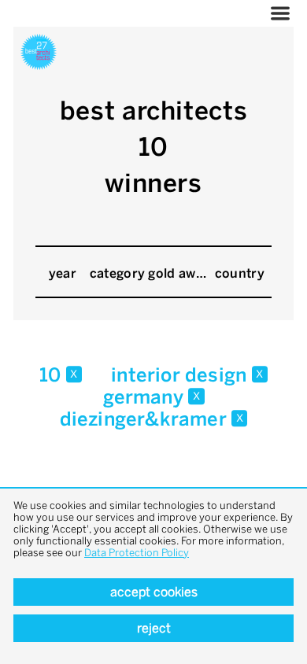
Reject (154, 628)
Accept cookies (154, 592)
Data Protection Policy (136, 553)
